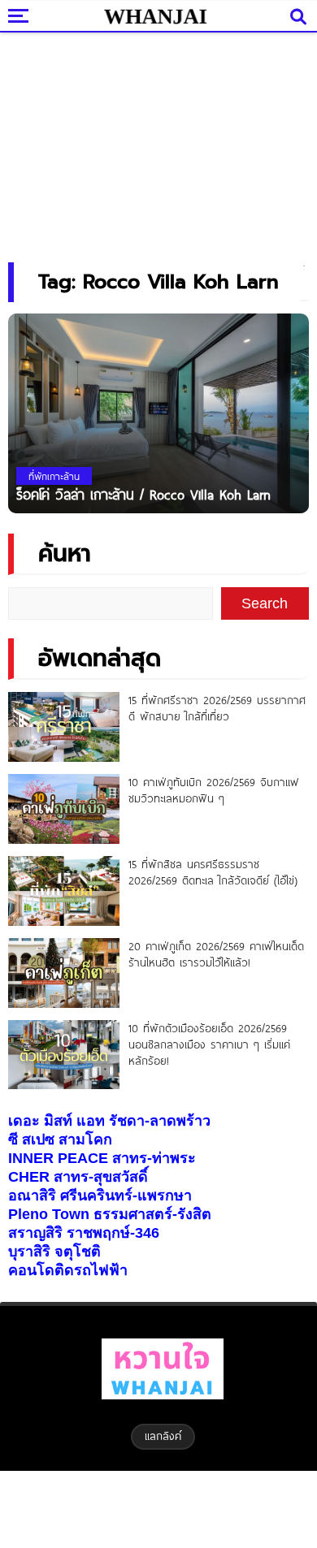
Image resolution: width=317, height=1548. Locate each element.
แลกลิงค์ (163, 1436)
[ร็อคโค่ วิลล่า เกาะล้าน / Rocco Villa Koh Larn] (158, 412)
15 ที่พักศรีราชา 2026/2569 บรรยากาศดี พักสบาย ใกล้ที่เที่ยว (217, 708)
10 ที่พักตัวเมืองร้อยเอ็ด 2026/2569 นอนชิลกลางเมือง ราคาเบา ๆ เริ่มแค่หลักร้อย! (209, 1044)
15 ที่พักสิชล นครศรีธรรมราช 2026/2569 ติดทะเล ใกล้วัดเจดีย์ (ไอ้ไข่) (212, 872)
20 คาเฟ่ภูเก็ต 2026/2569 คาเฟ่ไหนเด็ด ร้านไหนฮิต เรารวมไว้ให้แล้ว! (216, 954)
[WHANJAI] (155, 16)
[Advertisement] (158, 142)
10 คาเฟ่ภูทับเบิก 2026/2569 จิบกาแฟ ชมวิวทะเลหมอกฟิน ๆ (213, 790)
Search (264, 603)
